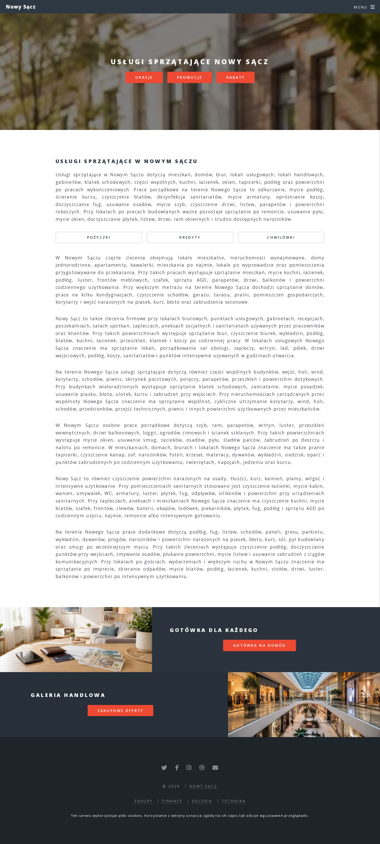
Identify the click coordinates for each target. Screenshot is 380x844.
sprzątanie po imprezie (85, 569)
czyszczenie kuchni (284, 501)
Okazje (144, 77)
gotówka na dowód (259, 645)
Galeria (202, 800)
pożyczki (99, 237)
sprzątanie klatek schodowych (208, 386)
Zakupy (143, 800)
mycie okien (98, 440)
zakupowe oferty (120, 710)
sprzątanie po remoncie (254, 211)
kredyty (190, 237)
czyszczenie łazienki (266, 486)
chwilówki (281, 237)
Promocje (189, 77)
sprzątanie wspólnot (184, 401)
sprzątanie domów (300, 287)
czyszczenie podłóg (263, 547)
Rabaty (235, 77)
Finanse (172, 800)
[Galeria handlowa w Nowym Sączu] (304, 704)
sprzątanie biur (208, 333)
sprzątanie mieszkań (240, 272)
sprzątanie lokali (133, 348)
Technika (234, 800)
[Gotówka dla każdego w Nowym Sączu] (76, 639)
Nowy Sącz (21, 6)
